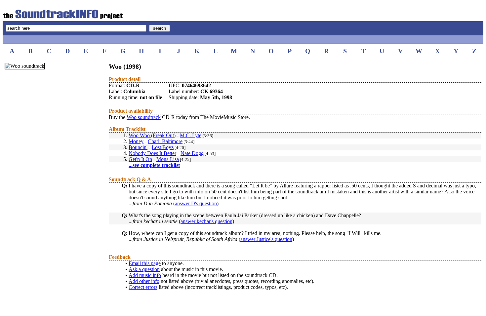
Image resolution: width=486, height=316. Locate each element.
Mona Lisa (167, 159)
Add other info (144, 281)
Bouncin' (138, 147)
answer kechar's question (206, 221)
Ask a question (144, 269)
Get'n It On (140, 159)
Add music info (145, 275)
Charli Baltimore (165, 141)
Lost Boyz (163, 147)
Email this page (145, 263)
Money (136, 141)
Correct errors (143, 287)
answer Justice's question (266, 239)
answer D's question (196, 203)
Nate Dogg (192, 153)
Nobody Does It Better (152, 153)
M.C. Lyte (190, 135)
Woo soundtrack (144, 117)
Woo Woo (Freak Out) (152, 135)
